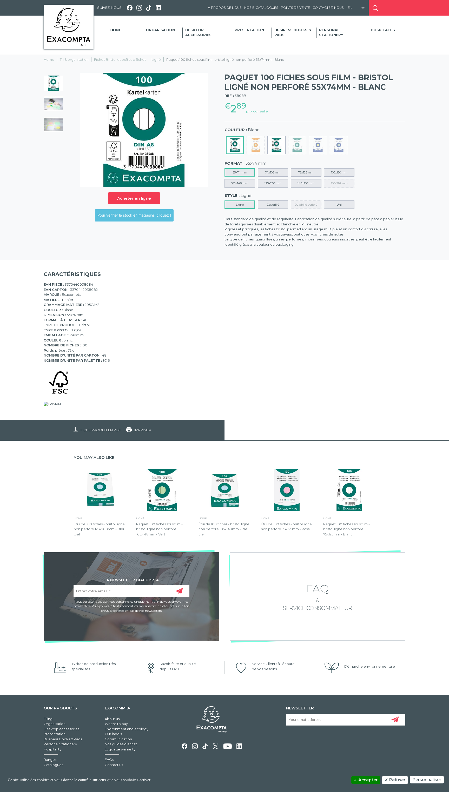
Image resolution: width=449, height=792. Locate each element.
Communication (118, 739)
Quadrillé (273, 204)
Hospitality (383, 30)
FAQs (109, 759)
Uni (339, 204)
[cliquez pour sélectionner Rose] (276, 145)
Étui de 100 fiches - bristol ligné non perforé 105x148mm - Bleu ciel (224, 529)
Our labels (113, 734)
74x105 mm (273, 172)
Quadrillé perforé (306, 204)
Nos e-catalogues (261, 8)
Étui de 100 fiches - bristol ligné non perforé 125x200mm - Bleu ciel (99, 529)
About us (112, 719)
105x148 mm (239, 183)
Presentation (249, 30)
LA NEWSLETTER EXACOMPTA (131, 579)
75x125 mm (306, 172)
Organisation (160, 30)
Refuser (396, 779)
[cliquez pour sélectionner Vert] (339, 145)
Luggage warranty (120, 749)
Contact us (114, 765)
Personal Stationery (331, 32)
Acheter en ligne (134, 198)
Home (49, 59)
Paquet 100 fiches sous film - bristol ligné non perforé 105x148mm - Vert (159, 529)
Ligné (156, 59)
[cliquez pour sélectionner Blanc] (235, 145)
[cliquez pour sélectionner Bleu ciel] (297, 145)
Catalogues (53, 765)
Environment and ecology (126, 729)
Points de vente (295, 8)
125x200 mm (273, 183)
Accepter (367, 779)
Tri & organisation (74, 59)
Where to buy (116, 724)
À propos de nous (225, 8)
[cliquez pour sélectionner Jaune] (318, 145)
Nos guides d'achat (121, 744)
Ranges (50, 759)
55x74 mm (240, 172)
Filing (116, 30)
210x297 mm (339, 183)
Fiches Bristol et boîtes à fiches (120, 59)
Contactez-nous (328, 8)
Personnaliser (426, 779)
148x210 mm (306, 183)
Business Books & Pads (292, 32)
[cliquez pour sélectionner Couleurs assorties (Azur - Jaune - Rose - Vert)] (255, 145)
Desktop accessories (198, 32)
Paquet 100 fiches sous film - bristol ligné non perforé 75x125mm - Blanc (346, 529)
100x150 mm (339, 172)
